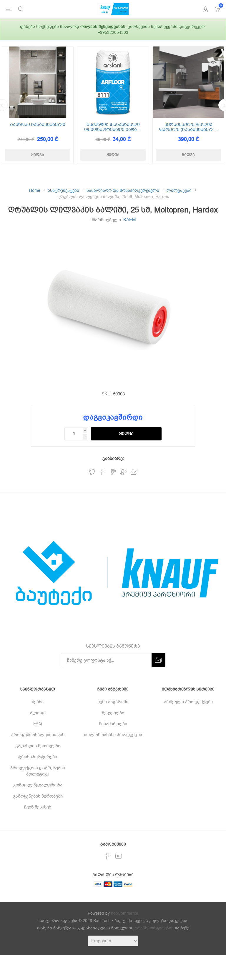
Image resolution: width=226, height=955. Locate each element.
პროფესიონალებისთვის (37, 735)
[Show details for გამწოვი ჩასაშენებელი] (37, 82)
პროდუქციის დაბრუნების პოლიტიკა (37, 771)
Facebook (102, 472)
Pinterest (113, 472)
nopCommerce (124, 913)
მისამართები (113, 724)
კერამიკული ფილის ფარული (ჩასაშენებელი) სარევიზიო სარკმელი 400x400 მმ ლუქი (188, 127)
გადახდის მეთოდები (37, 746)
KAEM (129, 220)
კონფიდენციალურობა (37, 785)
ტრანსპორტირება (37, 757)
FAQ (37, 724)
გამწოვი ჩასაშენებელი (37, 124)
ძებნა (38, 702)
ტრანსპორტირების (154, 928)
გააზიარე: (113, 458)
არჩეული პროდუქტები (188, 702)
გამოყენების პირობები (38, 796)
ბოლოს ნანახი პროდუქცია (113, 735)
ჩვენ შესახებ (37, 807)
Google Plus (123, 472)
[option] (37, 105)
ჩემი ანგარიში (112, 702)
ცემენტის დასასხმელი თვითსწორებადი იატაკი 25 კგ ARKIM (113, 127)
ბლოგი (38, 713)
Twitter (92, 472)
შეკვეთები (113, 713)
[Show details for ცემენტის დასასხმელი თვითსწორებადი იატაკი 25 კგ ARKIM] (113, 82)
